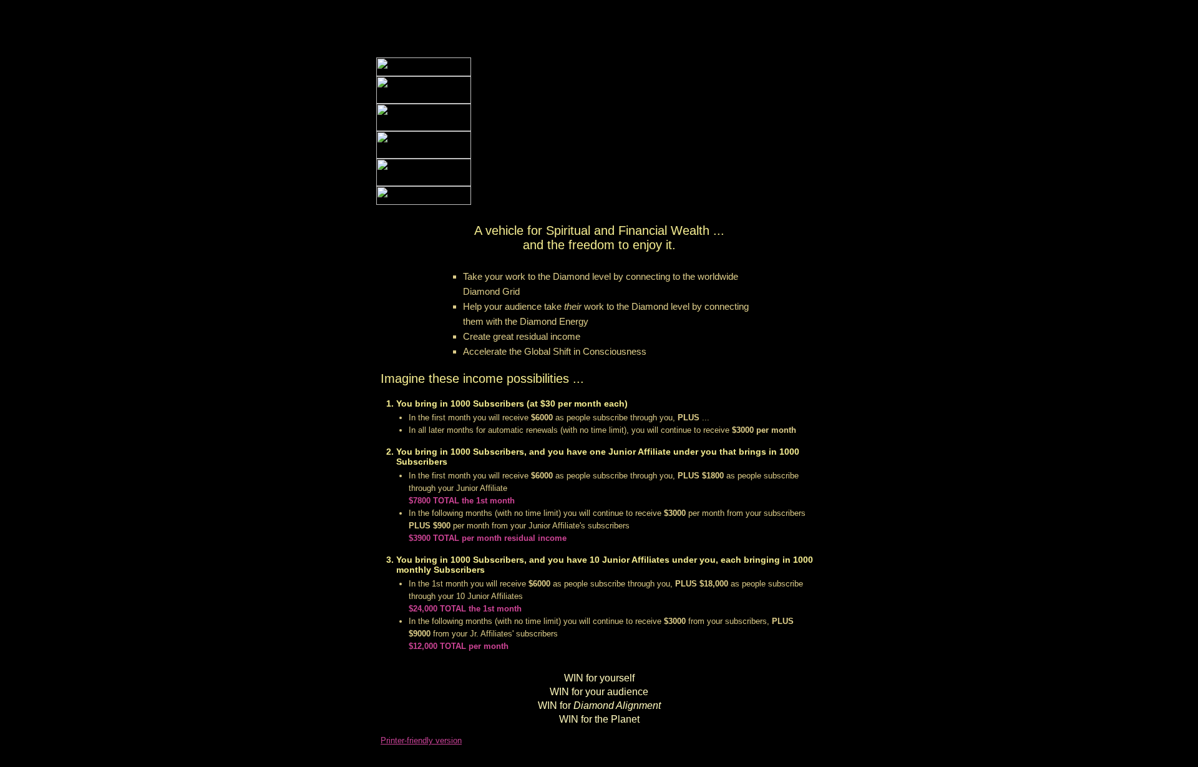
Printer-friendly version (421, 740)
